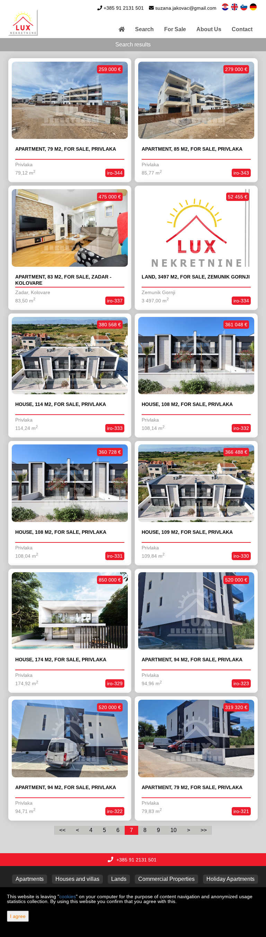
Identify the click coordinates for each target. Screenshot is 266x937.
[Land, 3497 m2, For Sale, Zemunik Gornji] (196, 228)
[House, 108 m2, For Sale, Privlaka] (196, 356)
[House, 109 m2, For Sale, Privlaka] (196, 483)
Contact (242, 29)
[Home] (121, 29)
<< (62, 830)
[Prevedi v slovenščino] (244, 6)
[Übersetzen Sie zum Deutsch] (254, 6)
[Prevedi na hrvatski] (226, 6)
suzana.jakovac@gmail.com (185, 8)
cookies (67, 896)
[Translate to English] (235, 6)
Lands (118, 879)
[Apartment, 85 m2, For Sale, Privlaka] (196, 100)
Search (144, 29)
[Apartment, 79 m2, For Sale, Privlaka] (70, 100)
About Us (208, 29)
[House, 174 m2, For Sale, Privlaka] (70, 611)
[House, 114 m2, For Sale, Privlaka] (70, 356)
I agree (18, 916)
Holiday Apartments (230, 879)
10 (173, 830)
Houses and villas (77, 879)
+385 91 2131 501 (124, 8)
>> (204, 830)
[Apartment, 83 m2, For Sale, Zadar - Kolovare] (70, 228)
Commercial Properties (166, 879)
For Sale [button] (175, 29)
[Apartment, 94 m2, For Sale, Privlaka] (196, 611)
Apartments (30, 879)
